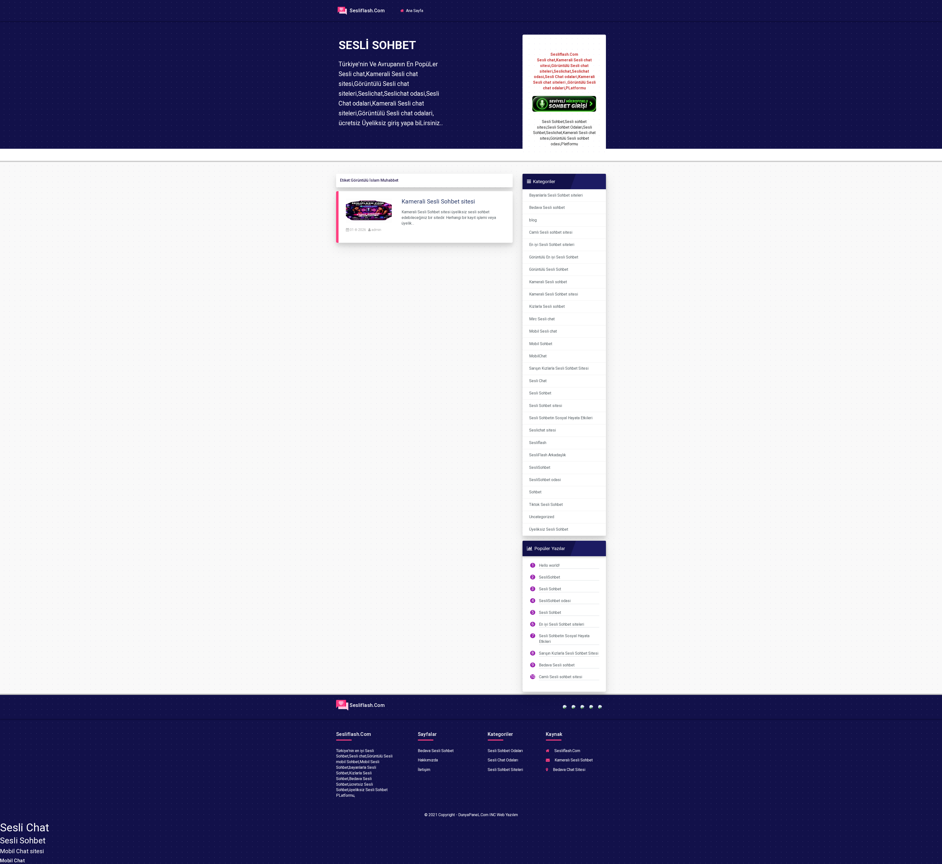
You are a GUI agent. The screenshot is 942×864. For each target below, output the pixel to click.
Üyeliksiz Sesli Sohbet (548, 529)
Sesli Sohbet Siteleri (505, 769)
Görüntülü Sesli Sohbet (548, 269)
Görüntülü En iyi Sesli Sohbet (553, 257)
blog (533, 220)
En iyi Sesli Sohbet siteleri (551, 244)
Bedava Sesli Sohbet (436, 750)
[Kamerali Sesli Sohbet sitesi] (369, 210)
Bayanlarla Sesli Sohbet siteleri (556, 195)
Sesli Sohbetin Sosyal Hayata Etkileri (560, 418)
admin (376, 230)
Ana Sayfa (416, 10)
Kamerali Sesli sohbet (548, 282)
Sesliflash (537, 442)
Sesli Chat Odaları (503, 760)
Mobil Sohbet (540, 343)
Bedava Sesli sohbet (547, 207)
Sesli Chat (538, 380)
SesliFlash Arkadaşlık (547, 455)
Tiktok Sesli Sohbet (546, 504)
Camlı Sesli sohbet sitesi (550, 232)
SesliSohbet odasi (545, 479)
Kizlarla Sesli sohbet (547, 306)
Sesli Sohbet (540, 393)
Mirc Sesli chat (542, 319)
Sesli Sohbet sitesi (545, 405)
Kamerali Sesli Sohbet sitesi (553, 294)
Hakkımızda (428, 760)
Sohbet (535, 492)
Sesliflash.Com (366, 11)
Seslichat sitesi (542, 430)
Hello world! (549, 565)
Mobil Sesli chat (543, 331)
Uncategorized (541, 516)
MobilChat (538, 356)
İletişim (424, 769)
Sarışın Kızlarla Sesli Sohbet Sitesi (559, 368)
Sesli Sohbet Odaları (505, 750)
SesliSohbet (539, 467)
